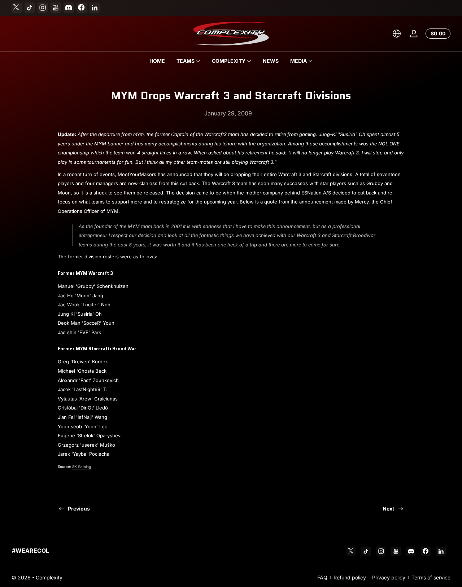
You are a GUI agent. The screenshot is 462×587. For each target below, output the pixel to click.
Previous (79, 508)
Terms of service (430, 577)
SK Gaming (81, 466)
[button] (396, 33)
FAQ (322, 577)
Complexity (49, 577)
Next (388, 508)
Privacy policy (388, 577)
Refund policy (350, 577)
